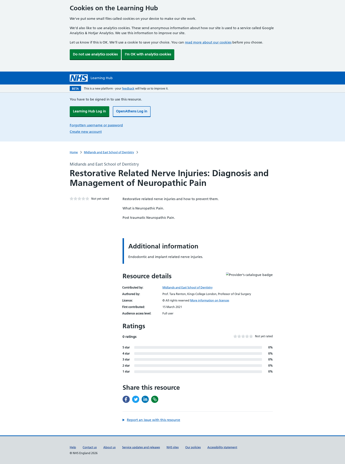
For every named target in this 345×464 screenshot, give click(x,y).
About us (109, 447)
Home (74, 152)
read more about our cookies (208, 42)
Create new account (86, 132)
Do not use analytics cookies (95, 54)
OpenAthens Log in (131, 111)
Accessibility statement (222, 447)
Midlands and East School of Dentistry (109, 152)
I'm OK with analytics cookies (148, 54)
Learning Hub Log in (89, 111)
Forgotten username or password (96, 125)
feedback (128, 88)
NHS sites (173, 447)
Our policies (193, 447)
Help (73, 447)
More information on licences (209, 300)
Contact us (90, 447)
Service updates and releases (141, 447)
